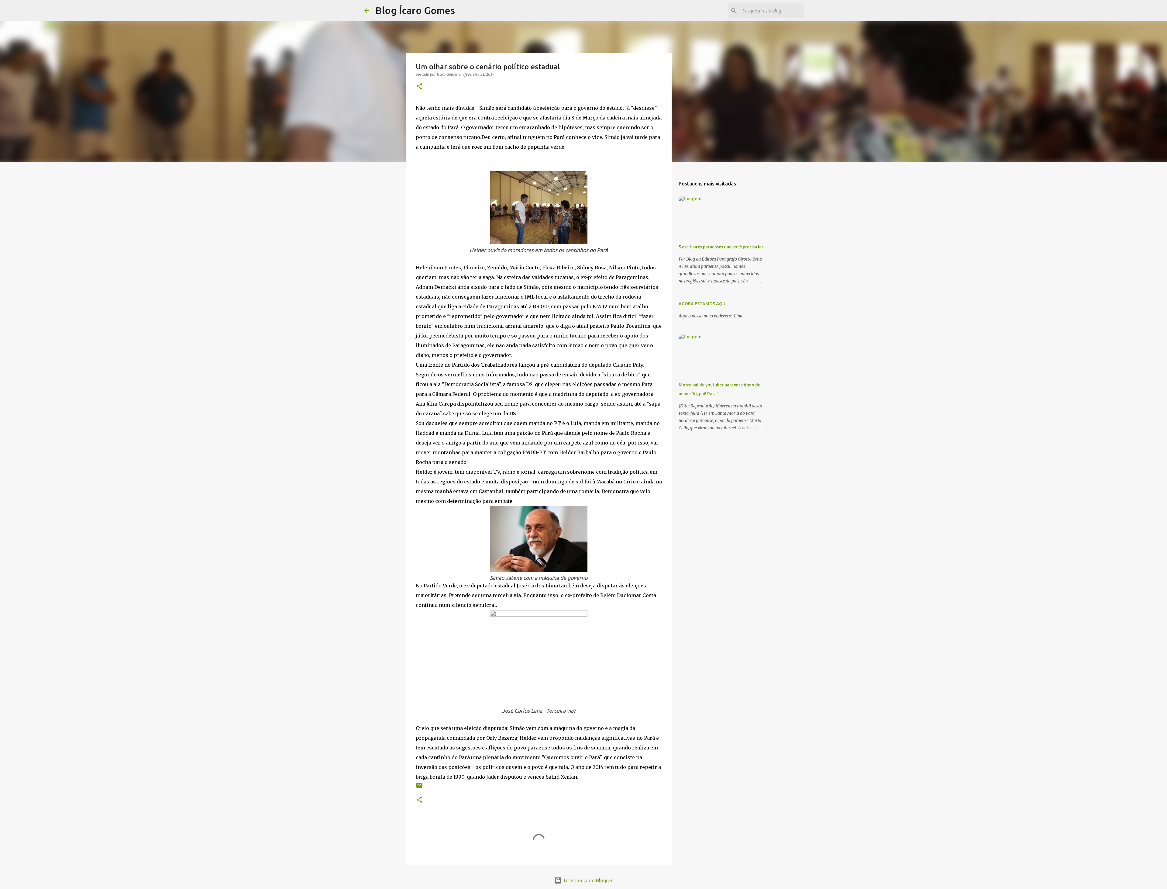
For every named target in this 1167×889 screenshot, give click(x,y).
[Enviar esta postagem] (419, 788)
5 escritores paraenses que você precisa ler (721, 246)
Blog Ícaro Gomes (415, 10)
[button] (419, 87)
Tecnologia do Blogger (587, 880)
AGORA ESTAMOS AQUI (703, 303)
